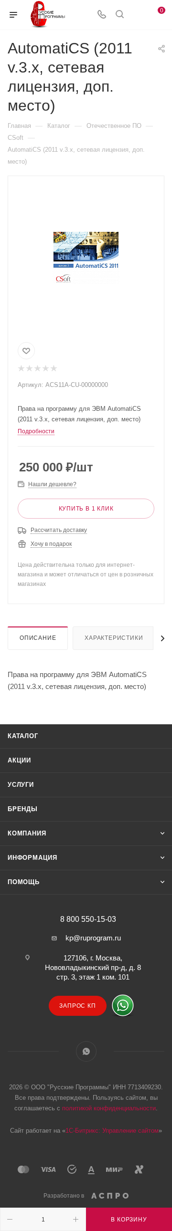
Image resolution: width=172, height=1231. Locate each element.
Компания (27, 833)
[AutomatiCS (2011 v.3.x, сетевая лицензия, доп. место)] (86, 257)
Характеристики (114, 638)
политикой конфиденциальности (109, 1108)
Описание (38, 638)
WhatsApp (86, 1051)
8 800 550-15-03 (88, 919)
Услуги (21, 784)
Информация (32, 857)
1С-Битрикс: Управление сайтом (112, 1130)
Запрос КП (77, 1005)
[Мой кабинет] (137, 15)
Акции (19, 760)
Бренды (23, 809)
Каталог (23, 736)
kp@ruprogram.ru (93, 938)
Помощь (24, 882)
